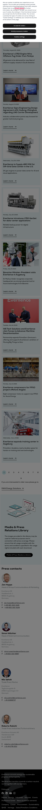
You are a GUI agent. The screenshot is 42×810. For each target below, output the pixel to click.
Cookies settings (19, 37)
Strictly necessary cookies (19, 31)
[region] (21, 21)
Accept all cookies (19, 25)
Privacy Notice (19, 8)
